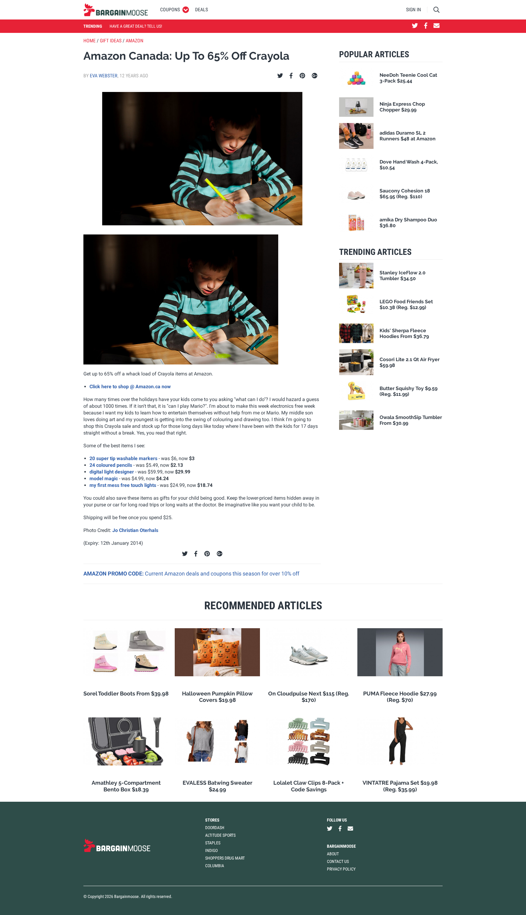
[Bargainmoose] (115, 9)
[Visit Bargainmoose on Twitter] (415, 26)
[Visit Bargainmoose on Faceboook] (425, 26)
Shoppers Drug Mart (225, 858)
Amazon (134, 41)
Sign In (413, 9)
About (333, 853)
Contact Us (338, 861)
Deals (201, 9)
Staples (212, 842)
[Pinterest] (302, 76)
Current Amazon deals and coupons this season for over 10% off (222, 573)
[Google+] (314, 76)
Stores (212, 820)
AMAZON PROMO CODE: (114, 573)
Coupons (170, 9)
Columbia (214, 865)
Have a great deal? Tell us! (136, 26)
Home (89, 41)
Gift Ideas (110, 41)
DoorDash (214, 827)
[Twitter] (280, 76)
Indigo (211, 850)
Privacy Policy (341, 869)
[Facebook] (291, 76)
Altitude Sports (220, 835)
